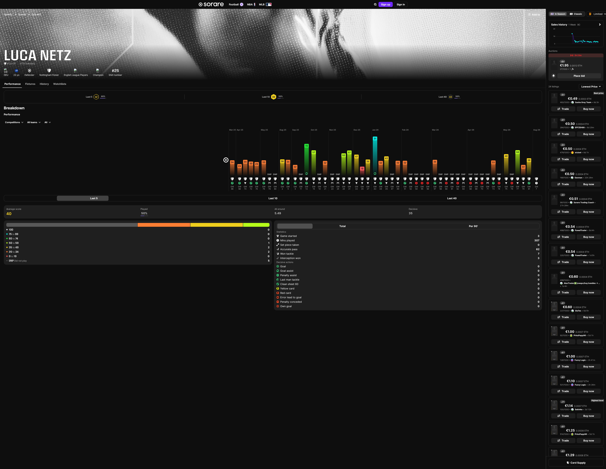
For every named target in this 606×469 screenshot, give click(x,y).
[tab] (576, 14)
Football (234, 4)
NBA (250, 4)
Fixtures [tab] (30, 83)
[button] (375, 4)
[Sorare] (211, 4)
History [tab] (44, 83)
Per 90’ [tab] (473, 226)
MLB (262, 4)
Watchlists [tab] (59, 83)
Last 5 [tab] (94, 198)
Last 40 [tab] (452, 198)
